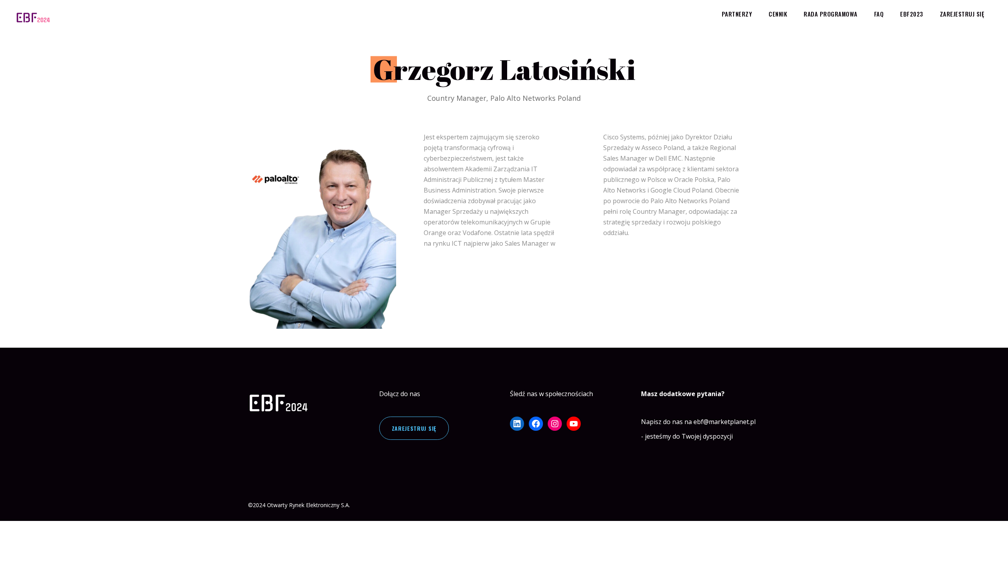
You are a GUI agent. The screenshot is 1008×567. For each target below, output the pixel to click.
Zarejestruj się (414, 428)
